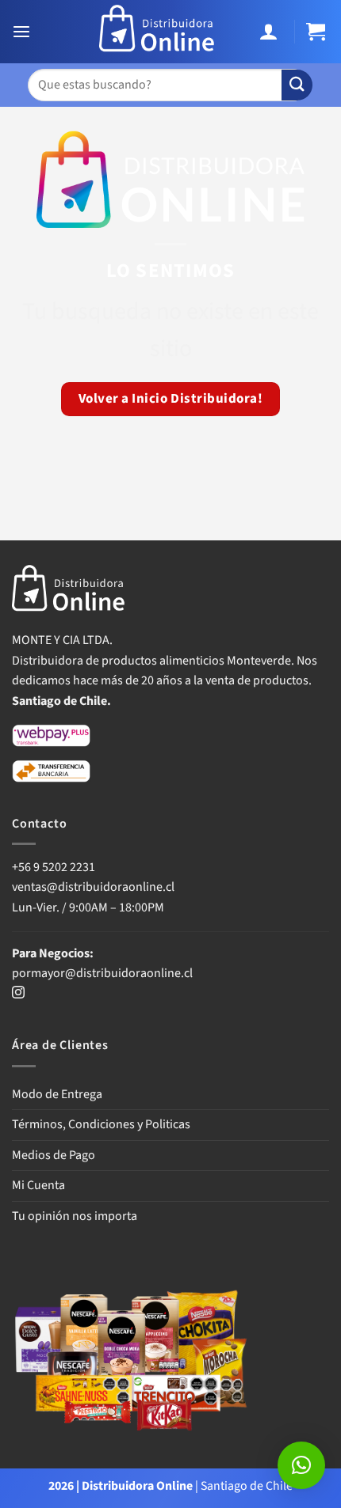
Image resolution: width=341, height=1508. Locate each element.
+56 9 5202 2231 (53, 867)
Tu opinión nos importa (74, 1216)
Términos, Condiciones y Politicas (101, 1124)
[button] (23, 32)
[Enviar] (297, 85)
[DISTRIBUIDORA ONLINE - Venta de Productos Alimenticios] (157, 31)
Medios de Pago (53, 1155)
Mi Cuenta (38, 1185)
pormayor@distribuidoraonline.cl (102, 973)
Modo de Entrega (57, 1094)
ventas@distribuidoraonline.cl (94, 887)
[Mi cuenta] (270, 32)
